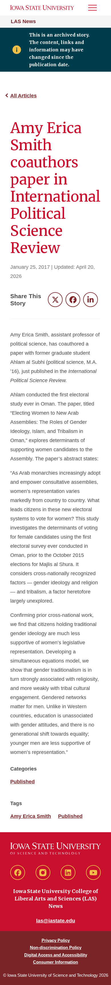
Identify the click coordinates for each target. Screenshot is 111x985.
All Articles (23, 96)
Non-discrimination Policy (55, 947)
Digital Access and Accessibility (55, 954)
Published (22, 782)
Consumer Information (55, 962)
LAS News (23, 21)
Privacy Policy (56, 940)
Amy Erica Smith (30, 816)
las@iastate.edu (55, 921)
